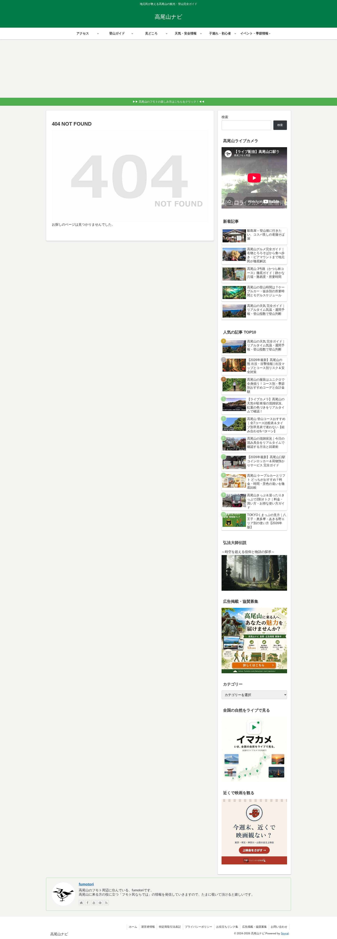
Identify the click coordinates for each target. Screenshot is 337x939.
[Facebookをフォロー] (87, 902)
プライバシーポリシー (198, 926)
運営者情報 (148, 926)
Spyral (285, 933)
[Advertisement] (168, 68)
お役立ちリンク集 (227, 926)
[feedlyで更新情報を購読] (100, 902)
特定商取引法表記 (170, 926)
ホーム (133, 926)
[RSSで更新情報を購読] (106, 902)
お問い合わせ (279, 926)
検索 (225, 117)
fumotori (86, 884)
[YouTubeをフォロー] (93, 902)
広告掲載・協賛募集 (254, 926)
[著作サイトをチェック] (81, 902)
